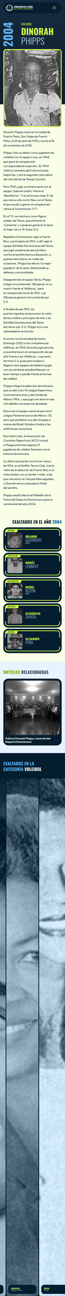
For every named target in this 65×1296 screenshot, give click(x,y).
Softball (12, 606)
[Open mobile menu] (54, 8)
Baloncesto (13, 581)
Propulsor (13, 555)
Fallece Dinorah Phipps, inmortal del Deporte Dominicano (27, 740)
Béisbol (11, 530)
